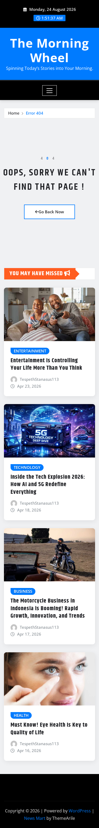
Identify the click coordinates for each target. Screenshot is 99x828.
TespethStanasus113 (39, 379)
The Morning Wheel (49, 50)
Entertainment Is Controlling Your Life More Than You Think (46, 364)
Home (14, 113)
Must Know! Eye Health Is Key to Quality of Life (49, 729)
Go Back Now (51, 211)
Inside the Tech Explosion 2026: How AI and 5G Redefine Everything (48, 485)
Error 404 (34, 113)
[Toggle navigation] (49, 90)
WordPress (80, 811)
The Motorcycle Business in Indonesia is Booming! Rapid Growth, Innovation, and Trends (48, 608)
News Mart (34, 818)
